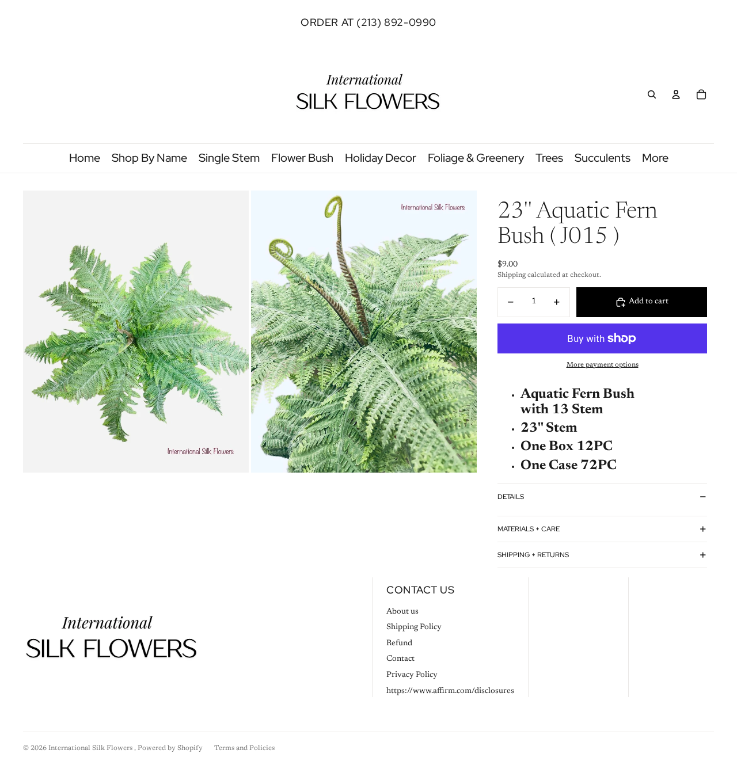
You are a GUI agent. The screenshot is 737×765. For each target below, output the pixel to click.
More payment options (603, 364)
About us (402, 612)
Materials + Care (528, 529)
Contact (400, 659)
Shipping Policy (414, 627)
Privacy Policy (412, 675)
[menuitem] (655, 158)
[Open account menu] (676, 94)
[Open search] (651, 94)
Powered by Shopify (170, 748)
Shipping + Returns (533, 555)
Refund (399, 644)
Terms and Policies (244, 748)
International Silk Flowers (91, 748)
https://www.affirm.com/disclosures (450, 691)
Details (510, 496)
